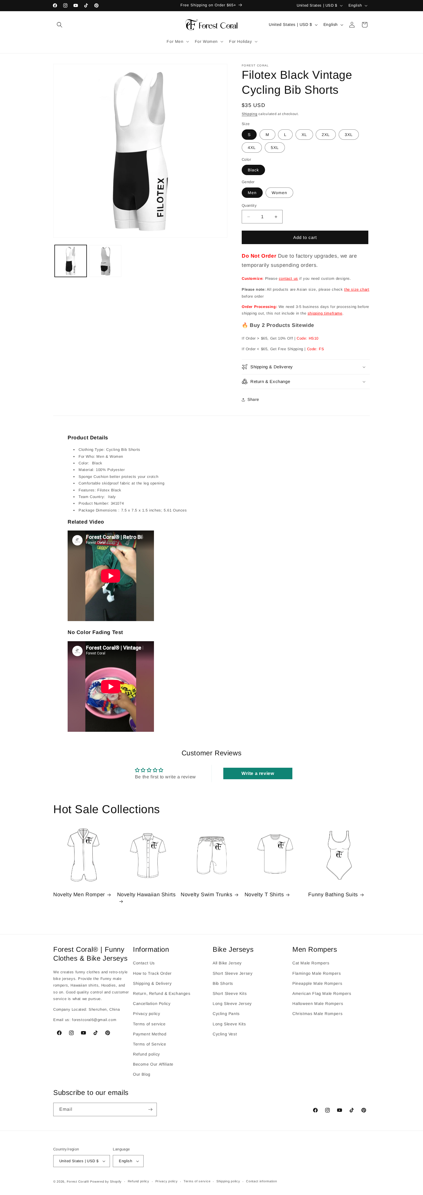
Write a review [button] (257, 773)
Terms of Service (149, 1043)
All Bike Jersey (227, 963)
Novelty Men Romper (79, 895)
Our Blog (141, 1074)
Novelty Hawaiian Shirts (146, 895)
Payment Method (149, 1033)
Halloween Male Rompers (317, 1003)
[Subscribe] (150, 1109)
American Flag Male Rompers (321, 993)
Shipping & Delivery (152, 983)
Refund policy (146, 1054)
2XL (326, 134)
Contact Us (144, 963)
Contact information (261, 1181)
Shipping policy (228, 1181)
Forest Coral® (78, 1181)
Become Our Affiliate (153, 1064)
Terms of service (149, 1023)
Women (279, 192)
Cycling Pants (226, 1013)
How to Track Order (152, 973)
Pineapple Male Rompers (317, 983)
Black (253, 170)
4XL (252, 147)
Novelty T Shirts (264, 895)
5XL (275, 147)
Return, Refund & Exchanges (161, 993)
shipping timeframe (325, 313)
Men (252, 192)
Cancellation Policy (151, 1003)
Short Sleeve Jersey (232, 973)
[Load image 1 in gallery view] (71, 261)
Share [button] (253, 399)
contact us (288, 278)
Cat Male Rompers (310, 963)
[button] (59, 24)
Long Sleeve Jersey (232, 1003)
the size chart (356, 289)
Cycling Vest (225, 1033)
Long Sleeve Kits (229, 1023)
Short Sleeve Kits (230, 993)
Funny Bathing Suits (333, 895)
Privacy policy (146, 1013)
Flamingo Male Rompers (316, 973)
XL (304, 134)
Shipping (250, 114)
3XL (349, 134)
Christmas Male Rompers (317, 1013)
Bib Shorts (223, 983)
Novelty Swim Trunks (206, 895)
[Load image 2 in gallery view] (105, 261)
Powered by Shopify (106, 1181)
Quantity (249, 205)
